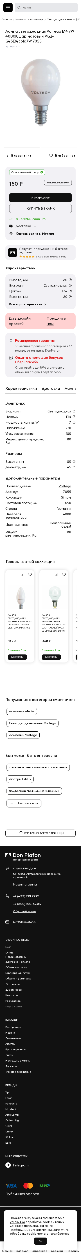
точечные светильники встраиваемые (38, 767)
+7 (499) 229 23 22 (26, 896)
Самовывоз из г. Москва (35, 233)
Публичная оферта (22, 1193)
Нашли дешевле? (58, 182)
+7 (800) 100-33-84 (27, 904)
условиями (17, 1222)
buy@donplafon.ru (24, 922)
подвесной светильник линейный (34, 791)
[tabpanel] (40, 93)
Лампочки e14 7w (21, 711)
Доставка (50, 388)
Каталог (11, 1019)
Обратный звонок (24, 911)
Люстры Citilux (20, 779)
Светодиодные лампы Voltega (32, 723)
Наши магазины (25, 884)
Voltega (64, 486)
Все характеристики (25, 304)
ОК (40, 1241)
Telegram (20, 1165)
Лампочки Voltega (23, 735)
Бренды (11, 1085)
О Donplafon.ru (17, 939)
